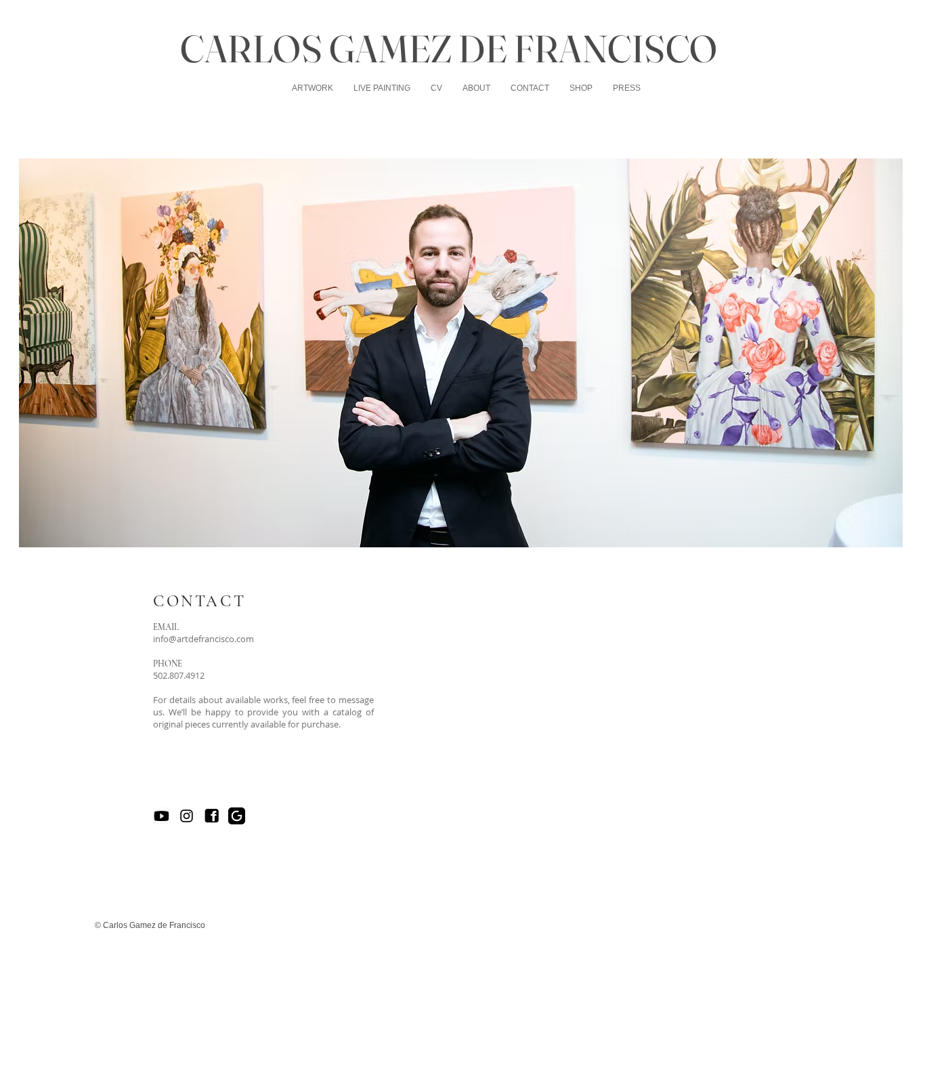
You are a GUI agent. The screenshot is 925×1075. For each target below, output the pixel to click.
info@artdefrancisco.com (203, 639)
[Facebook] (211, 815)
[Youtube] (161, 815)
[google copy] (236, 815)
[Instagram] (186, 815)
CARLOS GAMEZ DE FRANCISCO (449, 48)
